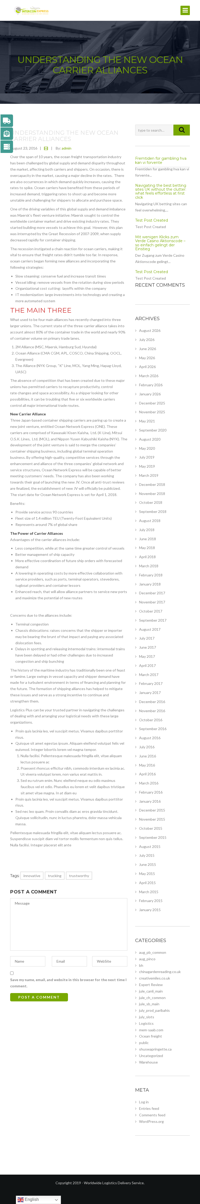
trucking (54, 875)
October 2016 (150, 720)
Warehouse (148, 1062)
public (144, 1042)
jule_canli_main (151, 991)
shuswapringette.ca (155, 1049)
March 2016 (148, 783)
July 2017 (146, 638)
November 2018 (152, 493)
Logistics (146, 1023)
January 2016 (150, 801)
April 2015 (147, 882)
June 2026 (147, 348)
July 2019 (146, 457)
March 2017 (148, 674)
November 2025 (152, 412)
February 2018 (150, 575)
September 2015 (152, 837)
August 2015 (149, 846)
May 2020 (147, 448)
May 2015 (147, 873)
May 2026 (147, 358)
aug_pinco (147, 959)
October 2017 (150, 611)
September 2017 (152, 620)
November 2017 (152, 602)
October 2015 (150, 828)
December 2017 (152, 593)
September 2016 (152, 728)
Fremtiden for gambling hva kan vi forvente (160, 160)
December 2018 (152, 484)
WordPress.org (151, 1121)
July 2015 (146, 855)
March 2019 (148, 475)
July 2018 (146, 529)
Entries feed (149, 1108)
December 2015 (152, 810)
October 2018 (150, 502)
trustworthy (79, 875)
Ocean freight (150, 1036)
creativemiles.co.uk (154, 978)
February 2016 (150, 792)
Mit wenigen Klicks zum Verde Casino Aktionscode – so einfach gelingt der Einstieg (160, 243)
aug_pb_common (152, 952)
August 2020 (149, 439)
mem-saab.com (151, 1030)
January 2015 (150, 909)
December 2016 (152, 701)
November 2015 (152, 819)
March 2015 (148, 892)
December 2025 (152, 403)
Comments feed (152, 1115)
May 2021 (147, 421)
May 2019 (147, 466)
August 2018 (149, 520)
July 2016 (146, 747)
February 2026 (150, 385)
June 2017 (147, 647)
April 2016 (147, 774)
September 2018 (152, 511)
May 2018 (147, 547)
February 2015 (150, 900)
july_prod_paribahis (154, 1010)
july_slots (146, 1017)
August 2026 (149, 330)
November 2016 (152, 711)
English (31, 1199)
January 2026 (150, 394)
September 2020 (152, 430)
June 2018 (147, 539)
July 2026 (146, 339)
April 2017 (147, 665)
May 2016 (147, 765)
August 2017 (149, 629)
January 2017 (150, 692)
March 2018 (148, 566)
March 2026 (148, 376)
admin (66, 148)
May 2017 (147, 656)
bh (141, 965)
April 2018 (147, 557)
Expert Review (151, 984)
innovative (31, 875)
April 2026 (147, 366)
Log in (144, 1102)
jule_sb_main (149, 1004)
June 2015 (147, 864)
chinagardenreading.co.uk (160, 971)
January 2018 (150, 584)
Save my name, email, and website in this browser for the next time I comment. (68, 982)
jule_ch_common (152, 997)
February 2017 (150, 683)
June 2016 (147, 756)
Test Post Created (151, 220)
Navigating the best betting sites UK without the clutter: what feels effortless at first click (160, 191)
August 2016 (149, 738)
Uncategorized (151, 1055)
